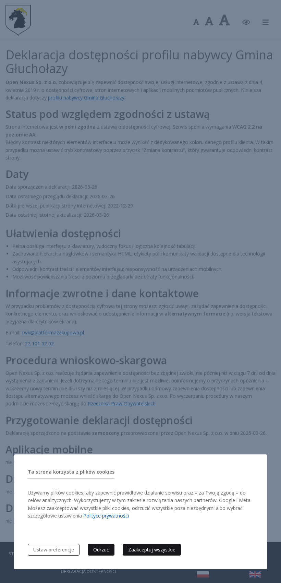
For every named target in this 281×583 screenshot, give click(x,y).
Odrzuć (101, 549)
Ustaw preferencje (53, 549)
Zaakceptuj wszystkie (151, 549)
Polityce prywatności (106, 515)
